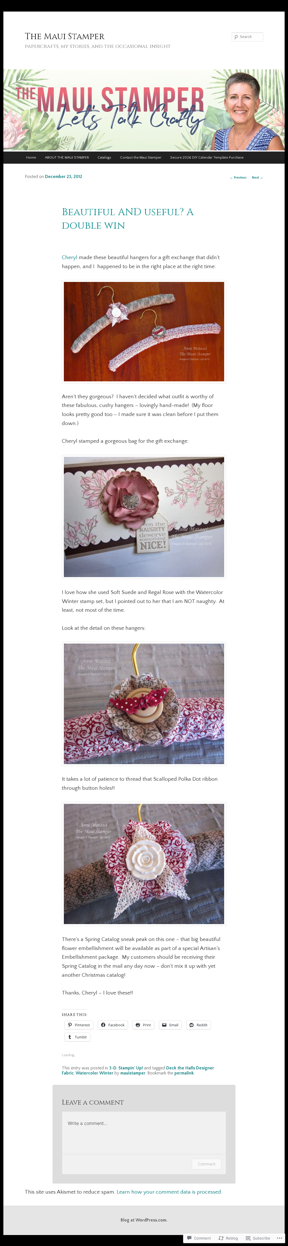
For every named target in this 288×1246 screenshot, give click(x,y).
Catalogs (104, 157)
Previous (238, 177)
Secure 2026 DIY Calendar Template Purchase (207, 157)
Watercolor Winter (94, 1073)
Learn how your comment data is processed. (169, 1192)
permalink (184, 1073)
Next (257, 177)
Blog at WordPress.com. (144, 1220)
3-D (112, 1068)
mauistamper (132, 1073)
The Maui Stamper (64, 36)
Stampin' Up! (130, 1068)
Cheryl (69, 257)
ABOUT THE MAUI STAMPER (67, 157)
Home (31, 157)
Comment (206, 1164)
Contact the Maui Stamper (140, 157)
